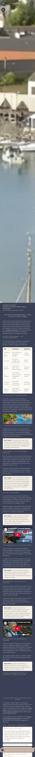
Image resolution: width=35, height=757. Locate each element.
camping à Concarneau (11, 330)
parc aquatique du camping (11, 711)
